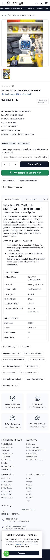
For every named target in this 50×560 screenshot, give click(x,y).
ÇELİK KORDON (19, 119)
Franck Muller (6, 494)
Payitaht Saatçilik (10, 347)
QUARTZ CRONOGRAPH (21, 111)
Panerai (29, 497)
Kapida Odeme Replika (33, 353)
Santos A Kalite (9, 373)
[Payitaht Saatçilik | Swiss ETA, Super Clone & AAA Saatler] (16, 3)
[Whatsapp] (6, 553)
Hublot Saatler (6, 488)
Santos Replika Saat (29, 373)
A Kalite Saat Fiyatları (11, 366)
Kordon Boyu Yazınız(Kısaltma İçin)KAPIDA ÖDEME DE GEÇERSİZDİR (25, 150)
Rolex (28, 479)
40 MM (13, 123)
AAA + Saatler (6, 482)
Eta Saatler (5, 479)
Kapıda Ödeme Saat (11, 353)
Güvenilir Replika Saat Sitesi (13, 360)
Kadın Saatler (6, 485)
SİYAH (14, 127)
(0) (13, 86)
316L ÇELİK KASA (17, 115)
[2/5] (3, 86)
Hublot (28, 488)
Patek (28, 494)
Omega (29, 482)
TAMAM (21, 553)
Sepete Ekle (34, 164)
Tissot (28, 491)
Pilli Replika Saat (32, 366)
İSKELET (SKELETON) (26, 134)
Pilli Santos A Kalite (10, 385)
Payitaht (25, 347)
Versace (29, 485)
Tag (27, 501)
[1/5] (2, 86)
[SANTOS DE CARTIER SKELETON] (25, 43)
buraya (18, 544)
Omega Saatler (7, 497)
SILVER (17, 130)
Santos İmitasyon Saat (12, 379)
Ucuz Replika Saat (37, 360)
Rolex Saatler (6, 491)
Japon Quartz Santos (35, 379)
